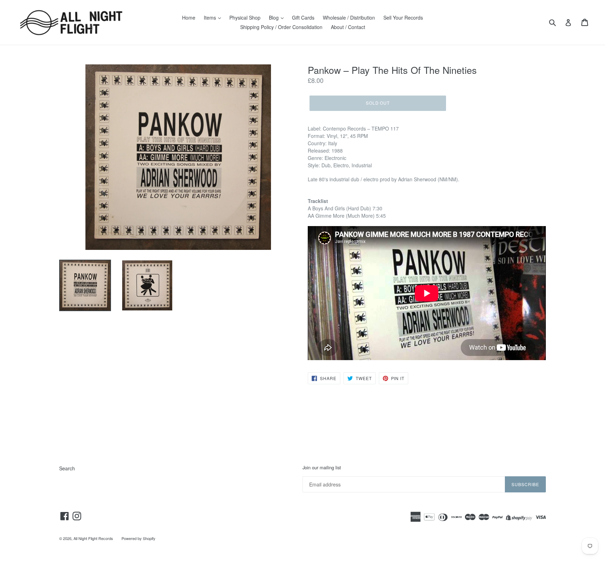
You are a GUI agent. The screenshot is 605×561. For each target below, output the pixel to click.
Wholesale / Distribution (349, 17)
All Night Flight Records (93, 538)
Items (210, 17)
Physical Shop (244, 17)
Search (67, 468)
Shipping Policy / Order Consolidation (281, 26)
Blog (274, 17)
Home (188, 17)
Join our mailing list (321, 467)
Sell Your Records (403, 17)
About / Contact (348, 26)
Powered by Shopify (138, 538)
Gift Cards (303, 17)
